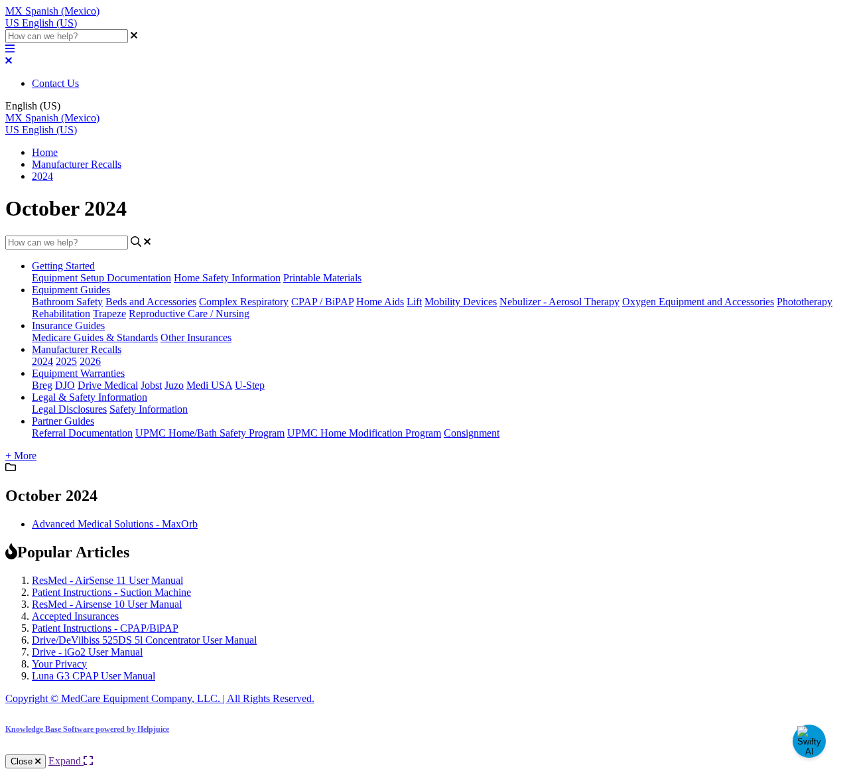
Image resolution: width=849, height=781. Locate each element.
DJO (65, 385)
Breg (42, 385)
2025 (66, 361)
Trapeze (109, 313)
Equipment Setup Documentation (101, 277)
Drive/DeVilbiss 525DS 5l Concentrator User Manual (144, 640)
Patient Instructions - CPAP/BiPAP (105, 628)
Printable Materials (322, 277)
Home (45, 152)
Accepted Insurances (75, 616)
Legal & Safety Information (89, 397)
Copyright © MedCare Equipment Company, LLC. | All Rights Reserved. (159, 698)
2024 (42, 176)
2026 (90, 361)
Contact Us (55, 83)
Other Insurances (196, 337)
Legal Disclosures (69, 409)
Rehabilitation (61, 313)
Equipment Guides (71, 289)
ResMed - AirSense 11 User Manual (107, 580)
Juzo (174, 385)
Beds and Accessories (150, 301)
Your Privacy (59, 664)
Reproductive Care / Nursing (189, 313)
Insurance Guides (68, 325)
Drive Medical (108, 385)
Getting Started (63, 265)
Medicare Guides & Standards (95, 337)
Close (23, 761)
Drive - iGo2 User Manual (87, 652)
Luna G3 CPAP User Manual (93, 675)
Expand (66, 760)
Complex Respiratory (244, 301)
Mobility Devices (460, 301)
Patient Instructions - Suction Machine (111, 592)
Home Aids (380, 301)
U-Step (250, 385)
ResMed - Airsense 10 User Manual (107, 604)
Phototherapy (804, 301)
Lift (414, 301)
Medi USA (209, 385)
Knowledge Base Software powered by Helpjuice (87, 729)
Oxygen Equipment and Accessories (698, 301)
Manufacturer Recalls (76, 164)
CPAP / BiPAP (322, 301)
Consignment (471, 433)
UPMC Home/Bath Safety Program (210, 433)
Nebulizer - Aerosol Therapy (559, 301)
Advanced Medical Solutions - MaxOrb (115, 524)
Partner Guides (63, 421)
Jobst (151, 385)
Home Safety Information (227, 277)
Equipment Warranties (78, 373)
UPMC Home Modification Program (364, 433)
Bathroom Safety (67, 301)
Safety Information (148, 409)
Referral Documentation (82, 433)
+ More (20, 455)
